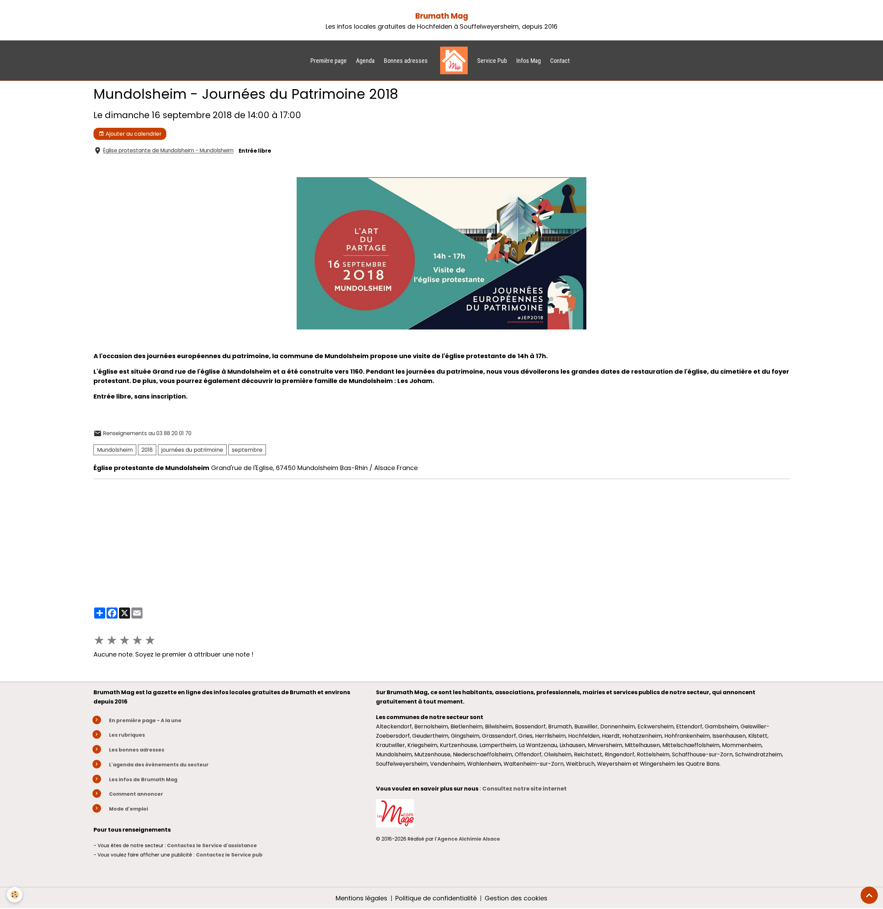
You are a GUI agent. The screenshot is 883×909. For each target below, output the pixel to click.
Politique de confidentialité (436, 898)
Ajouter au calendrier (132, 134)
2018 (147, 450)
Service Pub (492, 60)
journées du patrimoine (192, 450)
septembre (247, 450)
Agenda (365, 60)
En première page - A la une (145, 720)
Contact (560, 60)
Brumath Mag (441, 16)
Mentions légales (361, 898)
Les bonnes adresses (136, 749)
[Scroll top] (869, 895)
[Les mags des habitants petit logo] (395, 813)
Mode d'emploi (128, 808)
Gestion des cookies (516, 898)
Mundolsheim (115, 450)
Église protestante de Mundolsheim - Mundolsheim (168, 150)
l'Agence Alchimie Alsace (467, 838)
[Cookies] (14, 894)
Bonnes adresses (406, 60)
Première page (328, 60)
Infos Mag (528, 60)
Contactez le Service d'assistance (212, 845)
